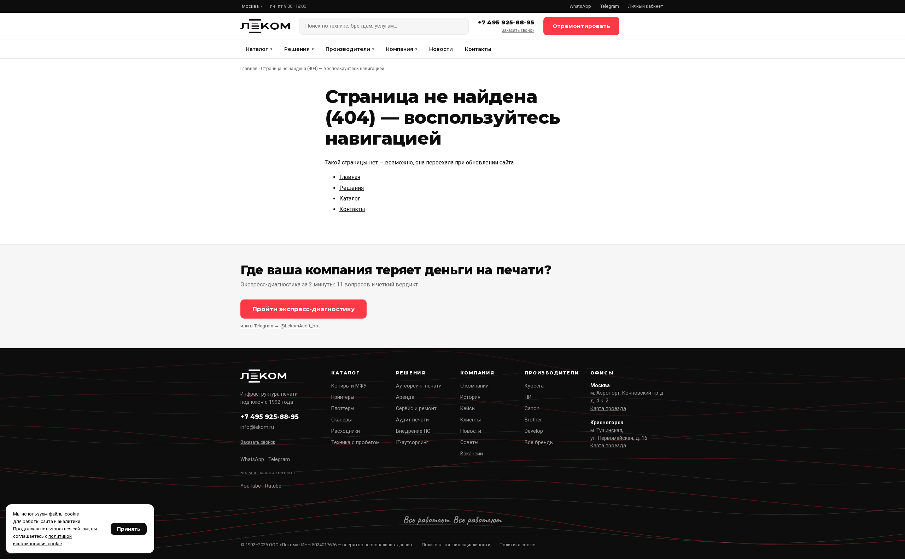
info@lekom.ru (257, 427)
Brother (533, 420)
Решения (299, 49)
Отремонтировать (581, 26)
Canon (532, 409)
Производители (350, 49)
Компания (401, 49)
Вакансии (471, 454)
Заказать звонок (518, 30)
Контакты (478, 49)
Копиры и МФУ (349, 386)
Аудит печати (412, 420)
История (470, 397)
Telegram (609, 6)
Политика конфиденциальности (456, 544)
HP (528, 397)
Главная (248, 68)
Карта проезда (608, 409)
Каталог (259, 49)
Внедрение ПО (413, 431)
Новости (441, 49)
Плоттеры (342, 409)
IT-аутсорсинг (412, 442)
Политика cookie (517, 544)
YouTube (250, 486)
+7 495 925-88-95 (506, 22)
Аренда (405, 397)
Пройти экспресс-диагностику (303, 309)
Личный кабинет (645, 6)
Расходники (345, 431)
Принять (128, 529)
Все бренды (539, 442)
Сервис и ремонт (416, 409)
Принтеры (342, 397)
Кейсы (467, 409)
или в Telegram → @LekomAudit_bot (280, 325)
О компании (474, 386)
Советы (469, 442)
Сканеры (341, 420)
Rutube (273, 486)
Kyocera (534, 386)
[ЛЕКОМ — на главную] (265, 26)
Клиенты (470, 420)
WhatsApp (580, 6)
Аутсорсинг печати (419, 386)
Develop (534, 431)
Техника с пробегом (355, 442)
